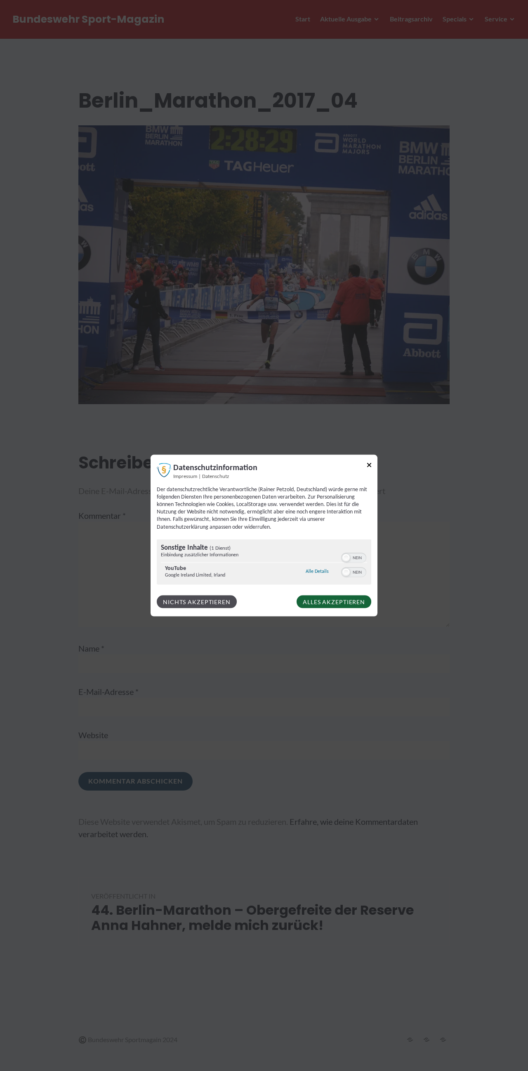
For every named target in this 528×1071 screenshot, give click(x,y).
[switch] (353, 557)
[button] (346, 557)
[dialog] (264, 535)
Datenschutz (215, 476)
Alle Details (317, 571)
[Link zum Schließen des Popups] (369, 466)
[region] (264, 562)
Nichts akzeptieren (197, 601)
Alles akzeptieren (334, 601)
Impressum (185, 476)
